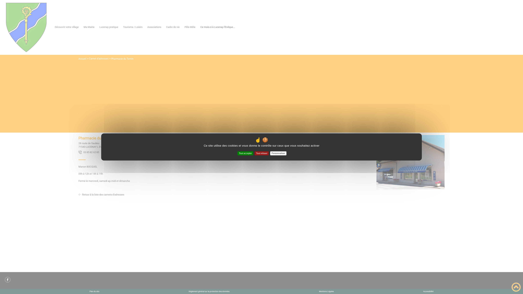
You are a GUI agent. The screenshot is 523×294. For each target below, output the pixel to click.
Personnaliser (278, 153)
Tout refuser (261, 153)
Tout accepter (245, 153)
